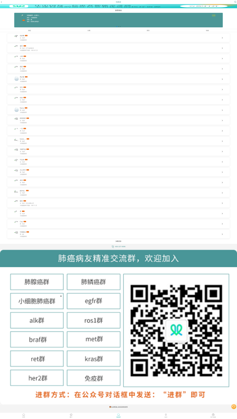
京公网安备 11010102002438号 (119, 407)
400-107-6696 (120, 246)
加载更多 (118, 241)
